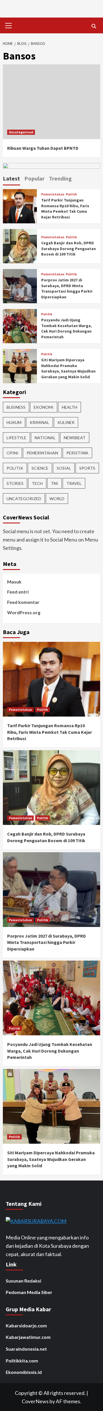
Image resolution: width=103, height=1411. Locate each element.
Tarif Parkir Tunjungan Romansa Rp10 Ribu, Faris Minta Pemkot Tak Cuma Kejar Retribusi (65, 208)
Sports (87, 468)
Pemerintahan (52, 194)
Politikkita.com (22, 1360)
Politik (71, 194)
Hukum (14, 422)
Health (69, 407)
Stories (15, 483)
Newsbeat (75, 437)
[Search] (93, 26)
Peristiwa (77, 452)
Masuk (14, 581)
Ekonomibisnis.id (24, 1372)
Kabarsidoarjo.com (26, 1325)
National (45, 437)
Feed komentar (23, 602)
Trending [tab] (60, 178)
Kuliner (66, 422)
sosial (64, 468)
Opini (12, 452)
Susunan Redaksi (23, 1280)
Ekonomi (44, 407)
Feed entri (18, 591)
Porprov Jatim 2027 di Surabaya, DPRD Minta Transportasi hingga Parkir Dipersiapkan (67, 288)
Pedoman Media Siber (29, 1292)
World (56, 498)
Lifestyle (16, 437)
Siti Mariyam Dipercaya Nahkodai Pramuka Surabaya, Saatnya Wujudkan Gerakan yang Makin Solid (68, 368)
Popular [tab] (34, 178)
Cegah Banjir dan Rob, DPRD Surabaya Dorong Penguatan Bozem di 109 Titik (68, 248)
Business (16, 407)
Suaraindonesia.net (26, 1349)
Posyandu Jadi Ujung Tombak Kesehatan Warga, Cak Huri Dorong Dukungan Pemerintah (66, 328)
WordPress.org (23, 612)
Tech (37, 483)
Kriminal (39, 422)
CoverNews (35, 1401)
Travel (74, 483)
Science (39, 468)
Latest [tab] (11, 178)
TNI (54, 483)
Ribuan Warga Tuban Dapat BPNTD (42, 148)
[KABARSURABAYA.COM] (36, 1220)
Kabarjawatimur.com (28, 1337)
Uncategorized (21, 132)
